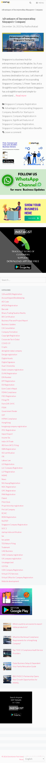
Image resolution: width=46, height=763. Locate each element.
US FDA (5, 566)
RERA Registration (9, 517)
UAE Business (7, 551)
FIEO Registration (9, 396)
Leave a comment (13, 132)
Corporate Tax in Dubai (11, 339)
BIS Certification (8, 317)
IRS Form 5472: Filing (10, 445)
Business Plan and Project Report (15, 320)
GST (3, 415)
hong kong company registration (14, 426)
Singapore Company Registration (20, 104)
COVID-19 (6, 343)
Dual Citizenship (8, 366)
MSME (4, 475)
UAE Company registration (12, 555)
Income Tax (6, 438)
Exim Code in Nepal (9, 388)
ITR (3, 456)
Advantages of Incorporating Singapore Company (18, 20)
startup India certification (12, 532)
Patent (4, 498)
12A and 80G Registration (12, 294)
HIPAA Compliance (9, 419)
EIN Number (6, 377)
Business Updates (9, 324)
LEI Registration (8, 464)
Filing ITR (5, 400)
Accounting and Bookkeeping (13, 298)
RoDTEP (5, 521)
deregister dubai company (12, 351)
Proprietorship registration (12, 506)
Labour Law (6, 460)
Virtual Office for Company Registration (17, 577)
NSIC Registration (9, 487)
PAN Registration (8, 494)
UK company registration (11, 558)
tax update (6, 540)
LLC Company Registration (12, 468)
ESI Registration (8, 385)
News (4, 479)
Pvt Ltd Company (8, 509)
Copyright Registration (11, 336)
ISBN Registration (9, 449)
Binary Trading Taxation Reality (14, 313)
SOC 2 (4, 528)
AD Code (5, 302)
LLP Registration (8, 472)
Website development (10, 581)
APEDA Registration (10, 305)
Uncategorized (7, 562)
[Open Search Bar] (30, 2)
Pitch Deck (6, 502)
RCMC (4, 513)
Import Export (7, 434)
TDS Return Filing (9, 543)
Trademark (6, 547)
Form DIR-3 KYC (8, 404)
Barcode (5, 309)
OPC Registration (9, 491)
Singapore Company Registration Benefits (22, 128)
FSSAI (4, 407)
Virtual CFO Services (10, 574)
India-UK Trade (7, 441)
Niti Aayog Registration (11, 483)
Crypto (4, 347)
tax (3, 536)
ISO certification (8, 453)
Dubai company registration (12, 370)
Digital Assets (7, 358)
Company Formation (10, 332)
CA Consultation (8, 328)
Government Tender (9, 411)
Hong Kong (6, 422)
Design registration (9, 354)
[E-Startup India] (6, 2)
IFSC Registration (9, 430)
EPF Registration (8, 381)
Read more (21, 95)
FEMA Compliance (9, 392)
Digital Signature (8, 362)
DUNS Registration (9, 373)
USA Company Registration (12, 570)
